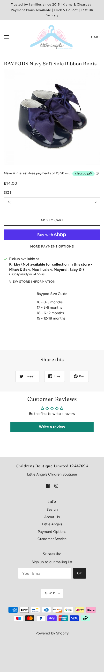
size (8, 192)
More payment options (52, 246)
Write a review (52, 426)
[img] (47, 485)
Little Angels (52, 524)
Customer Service (52, 539)
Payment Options (52, 531)
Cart (95, 37)
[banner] (51, 36)
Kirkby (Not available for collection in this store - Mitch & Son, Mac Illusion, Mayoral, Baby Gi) (50, 267)
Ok (79, 573)
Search (52, 509)
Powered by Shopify (52, 633)
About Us (52, 517)
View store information (32, 281)
